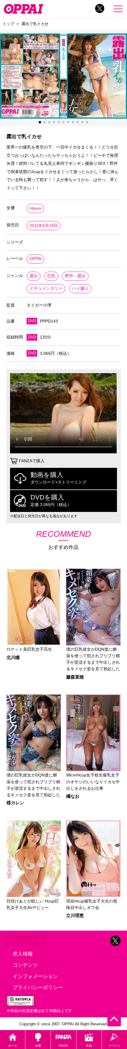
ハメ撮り (80, 288)
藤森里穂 (75, 677)
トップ (8, 24)
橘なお (72, 796)
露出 (34, 276)
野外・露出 (75, 276)
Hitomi (35, 208)
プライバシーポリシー (38, 987)
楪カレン (15, 803)
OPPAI (36, 259)
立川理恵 (75, 915)
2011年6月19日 (44, 225)
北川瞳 (13, 657)
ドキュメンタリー (46, 288)
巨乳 (51, 276)
